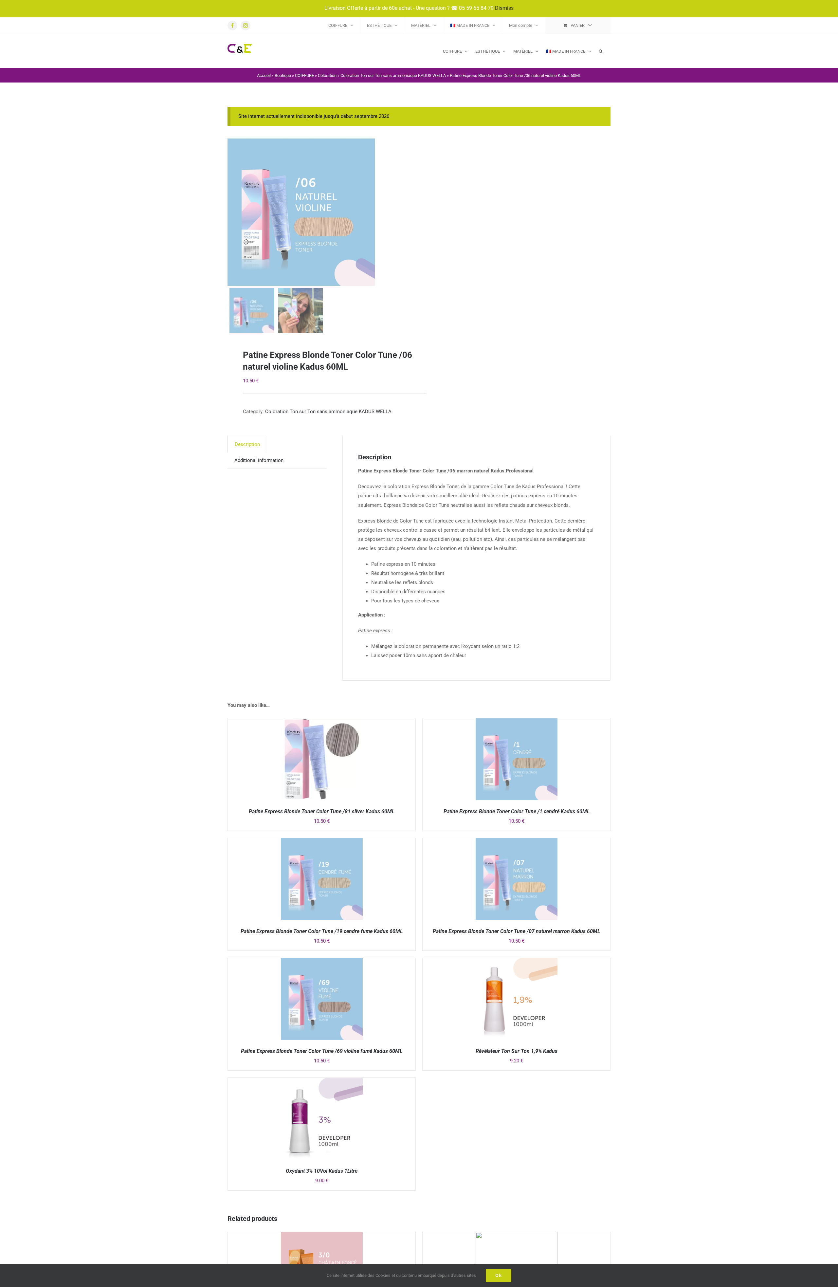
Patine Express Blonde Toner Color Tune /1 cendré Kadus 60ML (517, 811)
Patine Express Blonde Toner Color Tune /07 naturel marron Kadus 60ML (516, 931)
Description (247, 444)
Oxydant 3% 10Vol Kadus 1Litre (321, 1171)
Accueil (264, 75)
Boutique (283, 75)
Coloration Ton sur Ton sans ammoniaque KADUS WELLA (393, 75)
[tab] (247, 444)
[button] (601, 51)
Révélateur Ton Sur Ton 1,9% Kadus (516, 1051)
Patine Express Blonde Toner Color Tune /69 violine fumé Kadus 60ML (321, 1051)
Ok (498, 1275)
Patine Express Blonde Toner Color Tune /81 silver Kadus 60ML (321, 811)
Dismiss (504, 8)
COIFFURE (304, 75)
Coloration (327, 75)
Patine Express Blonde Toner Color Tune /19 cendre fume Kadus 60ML (322, 931)
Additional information (258, 460)
